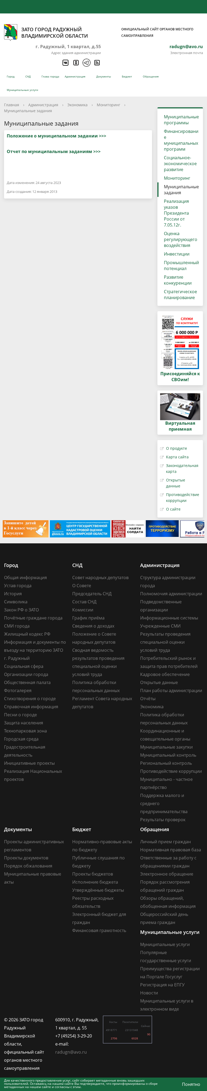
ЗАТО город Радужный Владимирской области (107, 32)
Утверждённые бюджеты (98, 890)
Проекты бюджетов (92, 874)
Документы (103, 76)
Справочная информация (31, 707)
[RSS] (97, 62)
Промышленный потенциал (181, 265)
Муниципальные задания (28, 110)
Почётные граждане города (33, 618)
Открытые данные (159, 682)
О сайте (173, 509)
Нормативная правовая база (170, 850)
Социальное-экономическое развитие (180, 163)
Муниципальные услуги (22, 90)
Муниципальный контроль (168, 755)
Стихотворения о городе (30, 699)
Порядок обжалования (28, 866)
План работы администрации (171, 690)
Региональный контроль (166, 763)
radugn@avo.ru (186, 46)
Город (11, 76)
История (13, 594)
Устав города (18, 586)
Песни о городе (20, 715)
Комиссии (82, 610)
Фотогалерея (18, 690)
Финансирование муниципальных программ (181, 140)
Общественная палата (27, 682)
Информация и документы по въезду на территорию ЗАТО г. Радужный (35, 650)
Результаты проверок (162, 820)
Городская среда (21, 739)
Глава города (50, 76)
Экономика (77, 104)
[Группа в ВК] (65, 62)
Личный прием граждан (165, 842)
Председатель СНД (92, 594)
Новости (149, 993)
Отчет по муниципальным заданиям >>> (54, 151)
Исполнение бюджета (95, 882)
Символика (15, 602)
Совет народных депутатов (100, 577)
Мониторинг (108, 104)
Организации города (26, 674)
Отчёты (148, 699)
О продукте (176, 448)
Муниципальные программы (181, 120)
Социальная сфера (23, 666)
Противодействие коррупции (171, 771)
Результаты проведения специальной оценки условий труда (165, 642)
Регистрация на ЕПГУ (162, 985)
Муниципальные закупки (166, 747)
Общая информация (25, 577)
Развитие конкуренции (178, 280)
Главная (11, 104)
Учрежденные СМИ (160, 626)
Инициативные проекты (29, 763)
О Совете (81, 586)
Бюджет (127, 76)
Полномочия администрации (171, 594)
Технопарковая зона (25, 731)
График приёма (88, 618)
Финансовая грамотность (99, 930)
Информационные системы (169, 618)
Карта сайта (177, 456)
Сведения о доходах (93, 626)
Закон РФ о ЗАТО (21, 610)
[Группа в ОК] (76, 62)
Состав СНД (84, 602)
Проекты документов (26, 858)
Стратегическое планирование (180, 294)
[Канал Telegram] (86, 62)
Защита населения (23, 723)
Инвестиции (176, 254)
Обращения (151, 76)
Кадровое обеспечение (165, 674)
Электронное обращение (166, 874)
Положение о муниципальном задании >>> (56, 136)
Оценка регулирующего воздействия (180, 239)
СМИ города (17, 626)
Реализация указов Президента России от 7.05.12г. (176, 213)
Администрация (75, 76)
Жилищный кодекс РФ (27, 634)
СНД (28, 76)
